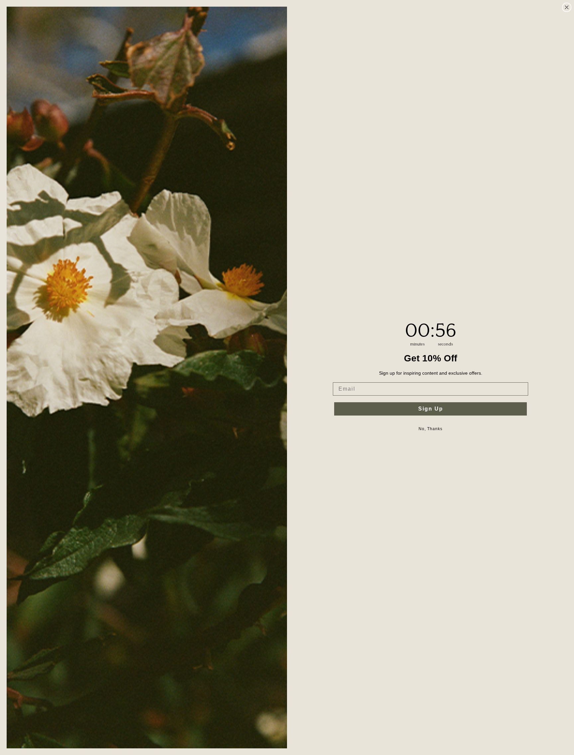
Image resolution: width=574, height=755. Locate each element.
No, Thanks (430, 428)
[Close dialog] (567, 7)
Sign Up (430, 409)
